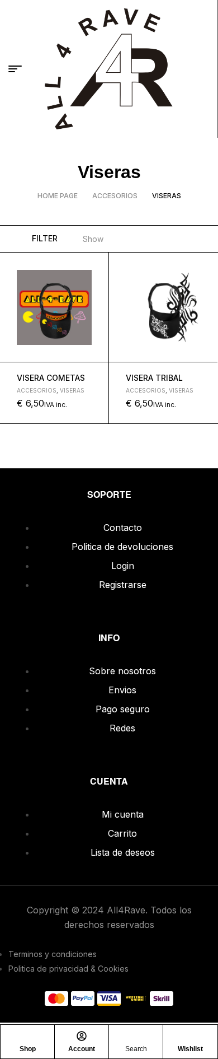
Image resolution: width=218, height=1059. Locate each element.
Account (81, 1049)
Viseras (72, 390)
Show (93, 239)
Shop (28, 1049)
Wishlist (190, 1049)
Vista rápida (95, 292)
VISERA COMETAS (51, 377)
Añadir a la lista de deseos (95, 266)
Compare (95, 318)
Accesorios (115, 196)
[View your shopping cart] (203, 69)
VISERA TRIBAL (154, 377)
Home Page (57, 196)
